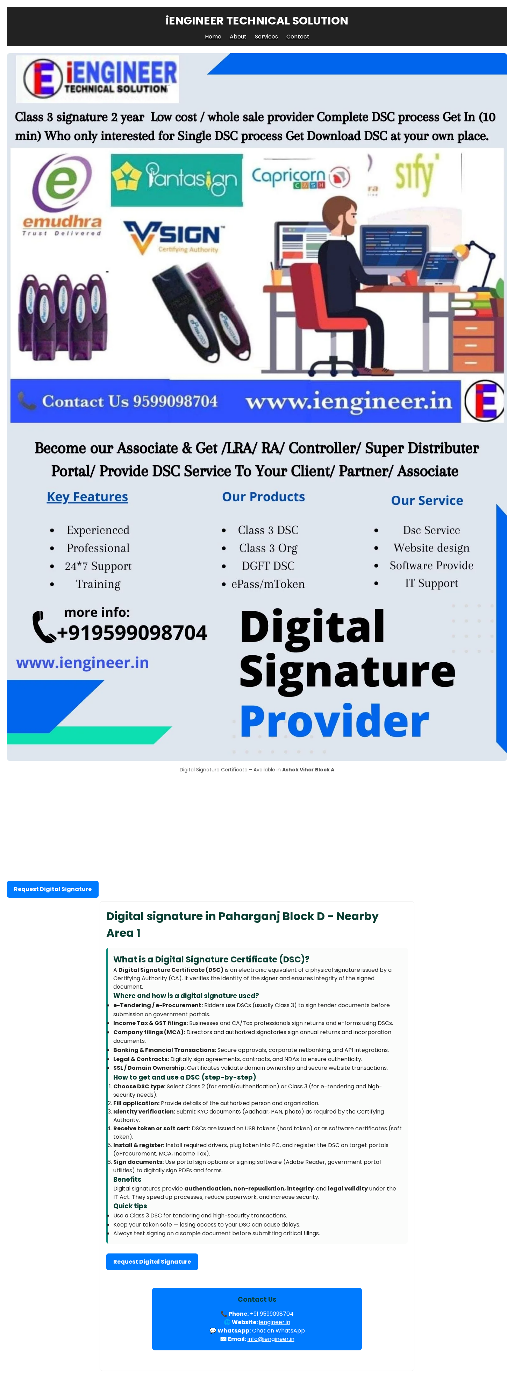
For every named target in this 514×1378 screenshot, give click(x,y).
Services (266, 37)
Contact (297, 37)
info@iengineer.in (271, 1339)
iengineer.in (274, 1322)
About (238, 37)
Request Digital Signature (53, 889)
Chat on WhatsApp (278, 1331)
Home (213, 37)
